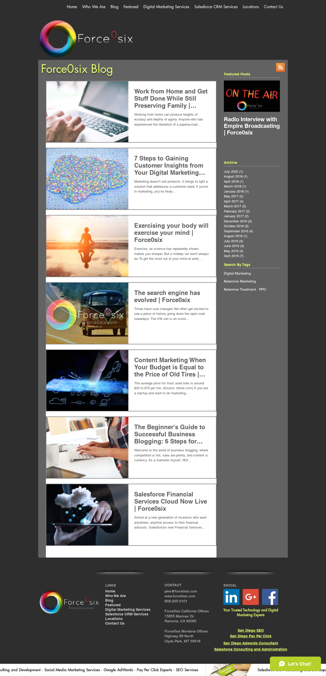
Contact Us (115, 623)
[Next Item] (271, 96)
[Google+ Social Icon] (251, 597)
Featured (113, 605)
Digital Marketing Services (128, 609)
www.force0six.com (180, 596)
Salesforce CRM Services (126, 614)
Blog (109, 600)
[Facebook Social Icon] (270, 597)
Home (110, 591)
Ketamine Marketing (240, 281)
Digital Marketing (237, 273)
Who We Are (115, 596)
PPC (262, 289)
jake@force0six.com (181, 591)
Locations (114, 619)
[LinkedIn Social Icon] (231, 597)
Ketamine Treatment (240, 289)
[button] (166, 6)
